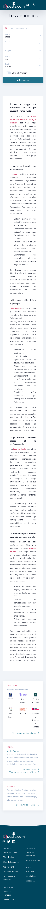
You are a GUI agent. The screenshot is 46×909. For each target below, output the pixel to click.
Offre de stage (9, 857)
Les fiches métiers (10, 871)
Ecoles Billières (35, 701)
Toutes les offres (10, 852)
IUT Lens (10, 715)
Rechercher (24, 80)
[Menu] (40, 4)
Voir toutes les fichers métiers (22, 772)
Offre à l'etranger (19, 73)
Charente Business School (35, 720)
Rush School (23, 701)
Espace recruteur (33, 860)
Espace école (8, 900)
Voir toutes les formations (24, 733)
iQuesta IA (30, 881)
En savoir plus (29, 769)
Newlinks (30, 871)
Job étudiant (8, 867)
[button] (27, 5)
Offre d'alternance (11, 862)
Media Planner (13, 751)
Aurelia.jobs (31, 876)
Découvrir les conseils (26, 805)
